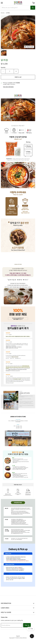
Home (2, 13)
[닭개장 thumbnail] (4, 53)
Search (18, 636)
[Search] (32, 8)
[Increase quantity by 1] (16, 71)
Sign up (27, 625)
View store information (8, 86)
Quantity (3, 67)
